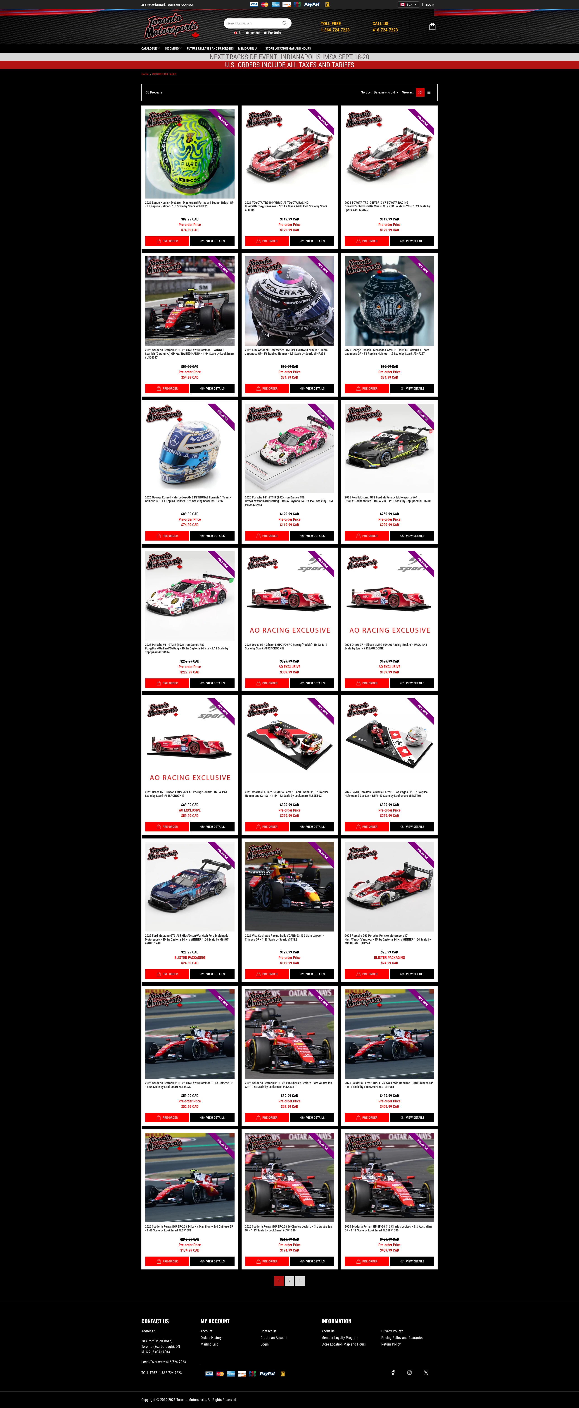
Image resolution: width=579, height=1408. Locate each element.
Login (265, 1344)
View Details (215, 241)
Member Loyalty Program (339, 1338)
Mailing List (209, 1344)
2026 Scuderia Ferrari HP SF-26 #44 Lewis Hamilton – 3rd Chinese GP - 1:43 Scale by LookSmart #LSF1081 (189, 1228)
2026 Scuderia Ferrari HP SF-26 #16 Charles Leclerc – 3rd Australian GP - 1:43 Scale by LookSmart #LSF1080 (288, 1228)
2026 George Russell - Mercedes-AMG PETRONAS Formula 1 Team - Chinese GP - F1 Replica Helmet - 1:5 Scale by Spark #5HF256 (188, 499)
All (240, 33)
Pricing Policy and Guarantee (402, 1338)
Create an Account (274, 1338)
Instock (255, 33)
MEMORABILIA (247, 48)
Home (144, 74)
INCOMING (172, 48)
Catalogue (149, 48)
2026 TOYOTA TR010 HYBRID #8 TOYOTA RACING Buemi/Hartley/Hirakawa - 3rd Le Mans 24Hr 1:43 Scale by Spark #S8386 (286, 206)
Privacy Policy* (392, 1331)
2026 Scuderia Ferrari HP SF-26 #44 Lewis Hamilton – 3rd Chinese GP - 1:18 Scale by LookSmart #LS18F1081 (389, 1085)
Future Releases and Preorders (210, 48)
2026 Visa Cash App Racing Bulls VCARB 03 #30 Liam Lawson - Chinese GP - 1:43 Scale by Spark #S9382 (284, 937)
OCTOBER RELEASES (164, 74)
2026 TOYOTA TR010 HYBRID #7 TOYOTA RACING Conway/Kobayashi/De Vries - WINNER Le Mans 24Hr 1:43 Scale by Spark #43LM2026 (387, 206)
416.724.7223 (176, 1362)
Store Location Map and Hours (288, 48)
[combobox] (258, 23)
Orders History (211, 1338)
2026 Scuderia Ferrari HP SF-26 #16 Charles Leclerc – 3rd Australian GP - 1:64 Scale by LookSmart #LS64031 (288, 1085)
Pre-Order (274, 33)
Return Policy (391, 1344)
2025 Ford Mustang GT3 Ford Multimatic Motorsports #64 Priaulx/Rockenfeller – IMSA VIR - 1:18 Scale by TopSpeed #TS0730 (388, 499)
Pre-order (170, 241)
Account (206, 1331)
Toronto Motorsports (191, 1400)
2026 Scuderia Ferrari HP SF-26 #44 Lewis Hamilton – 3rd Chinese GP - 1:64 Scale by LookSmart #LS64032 (189, 1085)
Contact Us (268, 1331)
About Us (328, 1331)
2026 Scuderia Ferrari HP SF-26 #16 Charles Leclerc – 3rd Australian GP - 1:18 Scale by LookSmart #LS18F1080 (388, 1228)
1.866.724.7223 (170, 1373)
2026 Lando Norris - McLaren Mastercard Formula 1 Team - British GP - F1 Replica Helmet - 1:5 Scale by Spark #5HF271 (189, 204)
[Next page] (300, 1281)
